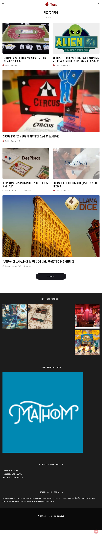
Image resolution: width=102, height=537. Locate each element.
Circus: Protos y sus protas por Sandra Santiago (30, 136)
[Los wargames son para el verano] (40, 317)
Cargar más (51, 276)
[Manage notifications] (96, 532)
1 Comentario (27, 266)
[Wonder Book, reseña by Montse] (87, 343)
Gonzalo (7, 190)
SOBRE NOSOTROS (10, 470)
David (7, 65)
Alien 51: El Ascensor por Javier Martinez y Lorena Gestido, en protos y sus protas (76, 59)
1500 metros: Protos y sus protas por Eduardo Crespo (24, 59)
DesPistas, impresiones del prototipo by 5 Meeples (25, 184)
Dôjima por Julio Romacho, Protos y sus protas (75, 184)
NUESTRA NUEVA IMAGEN (12, 478)
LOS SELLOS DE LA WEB (12, 474)
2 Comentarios (26, 190)
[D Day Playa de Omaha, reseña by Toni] (87, 317)
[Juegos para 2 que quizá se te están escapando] (14, 317)
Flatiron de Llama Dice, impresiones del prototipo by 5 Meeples (38, 261)
